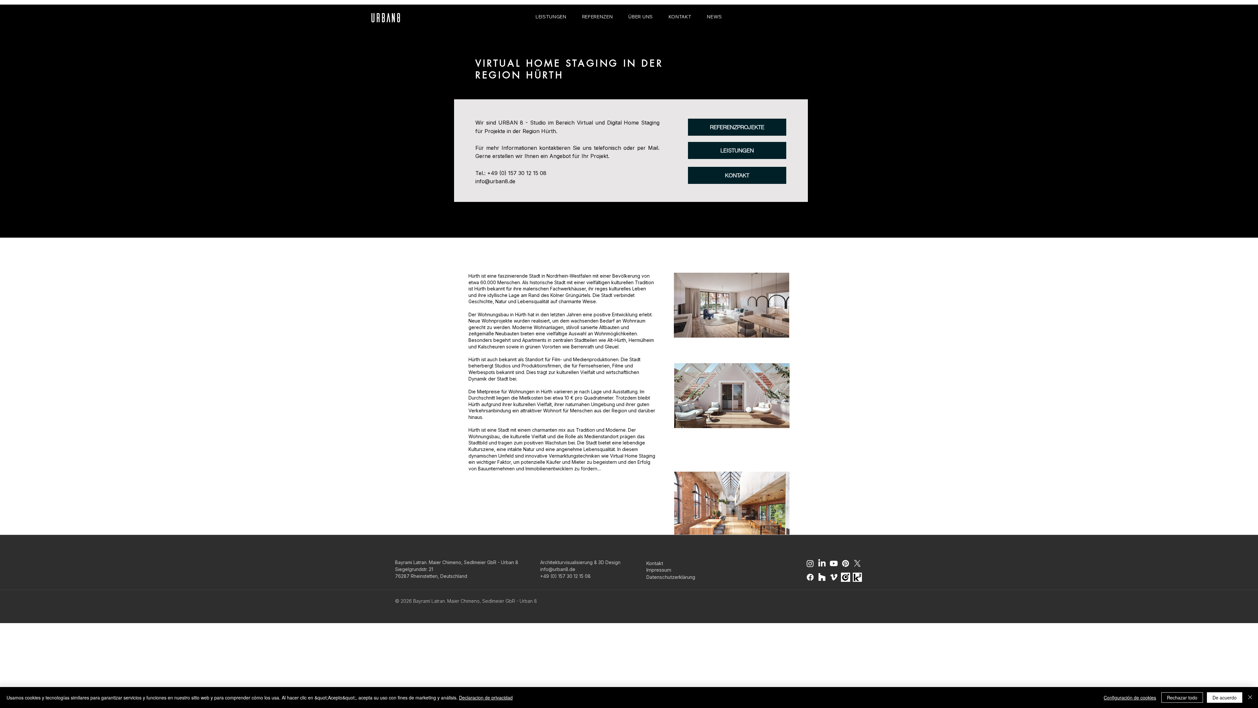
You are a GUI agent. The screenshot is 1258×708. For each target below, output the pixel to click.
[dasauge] (845, 577)
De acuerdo (1224, 697)
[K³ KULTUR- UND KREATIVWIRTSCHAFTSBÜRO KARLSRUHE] (857, 577)
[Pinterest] (845, 563)
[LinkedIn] (822, 563)
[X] (857, 563)
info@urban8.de (495, 181)
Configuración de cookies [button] (1130, 697)
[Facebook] (810, 577)
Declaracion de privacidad (486, 697)
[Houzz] (822, 577)
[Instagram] (810, 563)
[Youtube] (833, 563)
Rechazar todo (1182, 697)
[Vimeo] (833, 577)
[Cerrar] (1250, 697)
